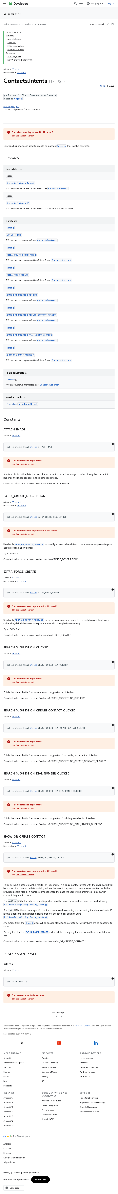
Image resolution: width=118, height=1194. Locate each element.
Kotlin (102, 86)
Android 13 (8, 1116)
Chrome (7, 1148)
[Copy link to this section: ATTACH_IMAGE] (28, 429)
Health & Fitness (49, 1067)
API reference (12, 14)
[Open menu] (4, 3)
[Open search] (75, 3)
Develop (27, 24)
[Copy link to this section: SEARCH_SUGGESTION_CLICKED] (51, 647)
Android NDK (48, 1119)
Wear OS (84, 1062)
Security (7, 1067)
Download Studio (49, 1114)
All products (9, 1162)
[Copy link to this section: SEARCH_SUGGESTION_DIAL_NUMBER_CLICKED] (72, 774)
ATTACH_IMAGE (13, 235)
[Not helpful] (112, 24)
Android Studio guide (51, 1100)
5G (43, 1081)
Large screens (86, 1058)
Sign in (111, 3)
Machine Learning (50, 1062)
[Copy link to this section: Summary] (22, 158)
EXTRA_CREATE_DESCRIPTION (21, 255)
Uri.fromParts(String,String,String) (25, 904)
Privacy (45, 1076)
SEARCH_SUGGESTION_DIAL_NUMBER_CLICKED (29, 335)
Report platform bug (89, 1098)
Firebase (7, 1153)
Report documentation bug (92, 1102)
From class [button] (22, 404)
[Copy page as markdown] (59, 81)
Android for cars (87, 1072)
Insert (29, 923)
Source (6, 1072)
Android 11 (8, 1125)
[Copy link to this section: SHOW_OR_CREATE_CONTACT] (48, 837)
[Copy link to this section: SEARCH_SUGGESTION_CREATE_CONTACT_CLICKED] (78, 710)
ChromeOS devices (89, 1067)
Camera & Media (49, 1072)
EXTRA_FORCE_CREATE (17, 275)
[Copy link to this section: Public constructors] (39, 954)
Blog (5, 1081)
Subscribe (40, 1179)
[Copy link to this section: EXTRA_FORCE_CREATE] (39, 572)
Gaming (45, 1058)
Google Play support (89, 1107)
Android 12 (8, 1121)
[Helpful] (108, 24)
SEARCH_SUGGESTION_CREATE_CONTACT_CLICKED (31, 315)
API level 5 (21, 72)
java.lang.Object (11, 106)
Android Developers (11, 24)
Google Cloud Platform (14, 1157)
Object (18, 98)
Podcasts (7, 1085)
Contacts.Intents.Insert (20, 183)
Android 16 (8, 1102)
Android (7, 1058)
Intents (61, 146)
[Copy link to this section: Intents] (15, 964)
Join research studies (89, 1111)
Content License (83, 1026)
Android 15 (8, 1107)
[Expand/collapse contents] (20, 32)
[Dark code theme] (112, 444)
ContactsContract (25, 136)
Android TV (85, 1076)
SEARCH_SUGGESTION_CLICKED (21, 295)
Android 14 (8, 1111)
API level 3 (16, 502)
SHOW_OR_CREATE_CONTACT (20, 355)
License (16, 1173)
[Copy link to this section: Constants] (23, 420)
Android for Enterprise (13, 1062)
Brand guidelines (31, 1173)
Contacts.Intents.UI (17, 203)
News (5, 1076)
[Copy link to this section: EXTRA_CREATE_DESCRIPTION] (48, 496)
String (10, 227)
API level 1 (16, 69)
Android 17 (8, 1098)
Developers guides (50, 1105)
